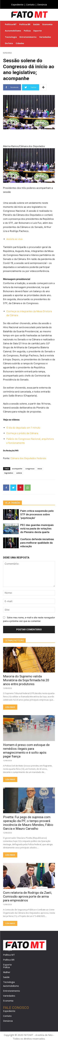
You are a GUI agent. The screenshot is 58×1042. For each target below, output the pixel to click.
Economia (8, 1000)
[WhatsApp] (27, 488)
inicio (40, 468)
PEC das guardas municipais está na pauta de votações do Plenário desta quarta (37, 528)
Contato (30, 4)
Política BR (8, 959)
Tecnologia (9, 981)
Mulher (6, 972)
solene (19, 473)
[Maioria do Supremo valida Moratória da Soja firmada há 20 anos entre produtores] (29, 660)
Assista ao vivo (14, 239)
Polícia (6, 967)
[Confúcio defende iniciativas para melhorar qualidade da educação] (11, 542)
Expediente (17, 4)
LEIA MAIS (10, 707)
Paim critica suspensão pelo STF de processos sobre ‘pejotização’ (37, 514)
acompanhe (17, 468)
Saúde (6, 977)
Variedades (9, 995)
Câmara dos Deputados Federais (28, 458)
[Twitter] (13, 488)
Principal (7, 949)
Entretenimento (11, 990)
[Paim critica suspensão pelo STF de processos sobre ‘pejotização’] (11, 514)
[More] (43, 87)
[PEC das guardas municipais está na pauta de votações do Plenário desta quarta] (11, 528)
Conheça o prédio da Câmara (22, 433)
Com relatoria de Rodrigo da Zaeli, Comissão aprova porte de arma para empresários (27, 896)
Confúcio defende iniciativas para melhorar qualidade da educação (37, 543)
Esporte (7, 964)
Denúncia (42, 4)
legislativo (8, 473)
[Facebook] (6, 488)
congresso (29, 468)
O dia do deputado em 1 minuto (23, 427)
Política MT (9, 954)
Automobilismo (11, 985)
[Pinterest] (20, 488)
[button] (53, 14)
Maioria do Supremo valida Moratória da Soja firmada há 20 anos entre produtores (26, 680)
